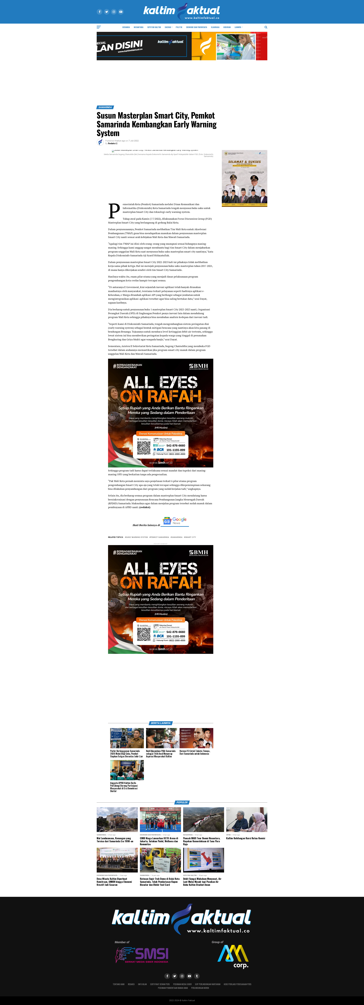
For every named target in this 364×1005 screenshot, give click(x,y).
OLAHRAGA (215, 27)
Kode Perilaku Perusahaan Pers (237, 984)
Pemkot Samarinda (159, 537)
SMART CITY (190, 537)
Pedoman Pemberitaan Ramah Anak (173, 987)
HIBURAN (227, 27)
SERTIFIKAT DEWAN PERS (160, 984)
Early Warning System (137, 537)
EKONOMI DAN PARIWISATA (196, 27)
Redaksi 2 (112, 143)
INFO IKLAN (142, 984)
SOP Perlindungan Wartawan (207, 984)
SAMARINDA (177, 537)
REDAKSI (131, 984)
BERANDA (126, 27)
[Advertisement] (182, 84)
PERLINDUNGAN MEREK (200, 987)
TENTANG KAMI (119, 984)
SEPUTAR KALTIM (154, 27)
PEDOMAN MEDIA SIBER (182, 984)
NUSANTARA (138, 27)
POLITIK (179, 27)
